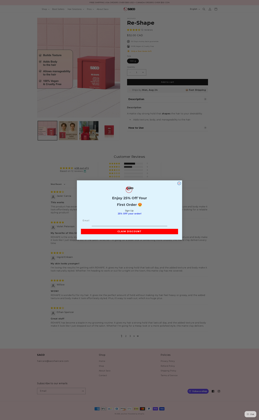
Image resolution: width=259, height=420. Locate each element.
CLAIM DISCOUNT (129, 231)
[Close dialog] (179, 183)
